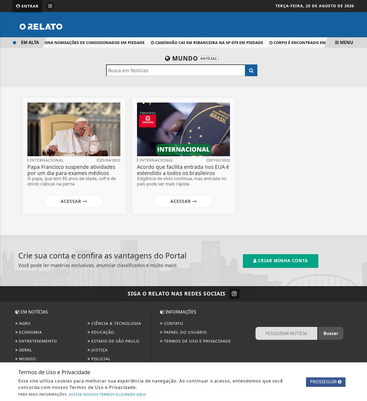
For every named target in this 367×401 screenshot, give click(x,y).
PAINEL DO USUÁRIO (185, 332)
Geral (25, 349)
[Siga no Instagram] (50, 6)
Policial (100, 358)
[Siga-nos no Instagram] (234, 294)
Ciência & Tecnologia (115, 323)
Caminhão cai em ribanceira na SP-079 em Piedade (206, 42)
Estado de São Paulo (114, 341)
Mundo (27, 358)
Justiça (99, 349)
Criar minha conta (282, 261)
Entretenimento (37, 341)
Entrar (29, 6)
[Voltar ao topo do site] (359, 240)
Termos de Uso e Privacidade (197, 341)
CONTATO (173, 323)
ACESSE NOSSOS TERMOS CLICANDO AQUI (107, 394)
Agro (24, 323)
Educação (102, 332)
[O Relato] (53, 24)
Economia (30, 332)
